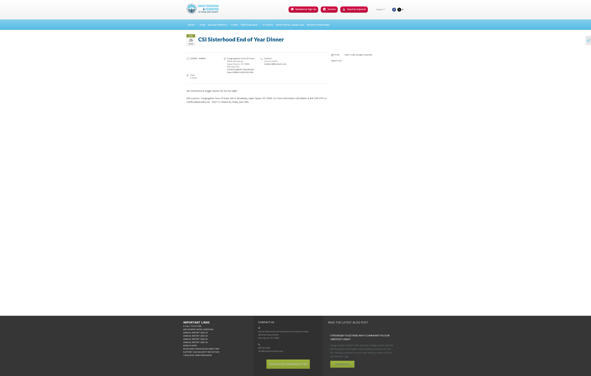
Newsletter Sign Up (305, 9)
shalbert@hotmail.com (275, 64)
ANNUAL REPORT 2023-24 (195, 335)
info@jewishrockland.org (270, 351)
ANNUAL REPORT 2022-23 (195, 332)
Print (337, 54)
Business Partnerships (318, 24)
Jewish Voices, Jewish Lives (290, 24)
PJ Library (268, 24)
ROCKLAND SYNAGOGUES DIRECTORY (201, 348)
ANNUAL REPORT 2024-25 (195, 339)
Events (234, 24)
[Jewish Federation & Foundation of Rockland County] (203, 9)
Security (217, 24)
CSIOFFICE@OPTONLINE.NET (241, 69)
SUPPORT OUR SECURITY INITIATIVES (201, 352)
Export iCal (336, 60)
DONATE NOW (190, 345)
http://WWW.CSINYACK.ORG (240, 72)
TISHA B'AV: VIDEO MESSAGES (197, 355)
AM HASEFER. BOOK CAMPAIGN (198, 329)
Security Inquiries (356, 9)
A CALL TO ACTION (192, 326)
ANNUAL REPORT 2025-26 (195, 342)
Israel (202, 24)
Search (379, 9)
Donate (331, 9)
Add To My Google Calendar (358, 54)
